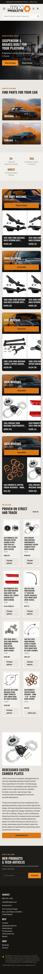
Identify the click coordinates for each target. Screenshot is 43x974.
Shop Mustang (10, 63)
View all (35, 512)
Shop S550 (21, 391)
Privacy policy (7, 931)
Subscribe (34, 875)
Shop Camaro (27, 63)
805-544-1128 (7, 898)
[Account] (33, 9)
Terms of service (8, 934)
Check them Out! (21, 835)
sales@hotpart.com (9, 902)
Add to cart (32, 713)
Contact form (7, 905)
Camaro (5, 948)
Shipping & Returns (9, 926)
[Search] (38, 16)
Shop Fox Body (21, 205)
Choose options (9, 562)
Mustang (5, 945)
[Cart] (38, 9)
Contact (5, 923)
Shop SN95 (21, 267)
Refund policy (7, 928)
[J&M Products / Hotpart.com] (19, 9)
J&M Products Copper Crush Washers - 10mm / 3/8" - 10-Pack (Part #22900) (14, 488)
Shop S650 (21, 452)
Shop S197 (21, 329)
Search (4, 936)
